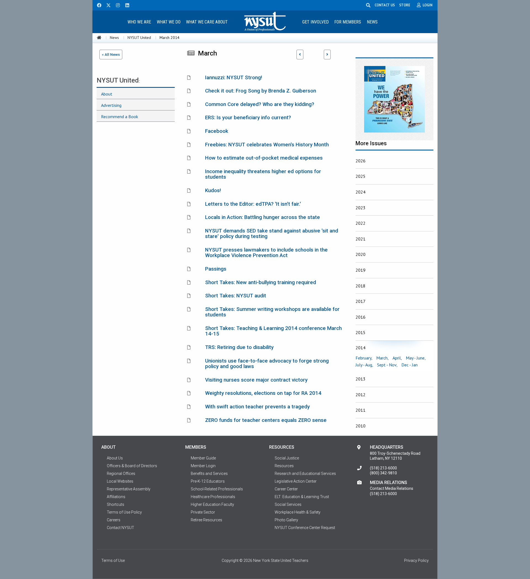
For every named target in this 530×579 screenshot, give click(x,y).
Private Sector (203, 512)
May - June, (416, 358)
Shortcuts (115, 504)
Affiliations (116, 497)
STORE (404, 5)
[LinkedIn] (125, 4)
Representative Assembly (128, 489)
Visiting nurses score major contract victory (256, 380)
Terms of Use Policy (124, 512)
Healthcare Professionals (213, 497)
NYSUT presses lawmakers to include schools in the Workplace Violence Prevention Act (266, 253)
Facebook (216, 131)
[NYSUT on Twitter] (106, 4)
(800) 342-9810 (383, 473)
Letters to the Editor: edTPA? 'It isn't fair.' (253, 204)
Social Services (288, 504)
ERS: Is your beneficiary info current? (248, 118)
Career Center (286, 489)
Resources (284, 466)
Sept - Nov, (387, 365)
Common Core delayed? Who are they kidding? (259, 104)
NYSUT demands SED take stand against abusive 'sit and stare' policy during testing (271, 234)
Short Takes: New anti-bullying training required (260, 282)
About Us (115, 458)
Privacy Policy (416, 560)
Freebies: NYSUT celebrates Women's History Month (267, 145)
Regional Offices (121, 473)
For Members (347, 22)
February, (364, 358)
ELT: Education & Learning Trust (302, 497)
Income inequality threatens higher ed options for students (263, 174)
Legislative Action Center (296, 481)
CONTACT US (385, 5)
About (106, 94)
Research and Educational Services (305, 473)
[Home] (99, 37)
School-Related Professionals (217, 489)
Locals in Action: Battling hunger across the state (262, 217)
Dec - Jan (409, 365)
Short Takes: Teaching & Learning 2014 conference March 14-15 (273, 331)
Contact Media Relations (391, 488)
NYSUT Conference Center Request (305, 527)
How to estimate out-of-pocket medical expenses (264, 158)
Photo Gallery (286, 520)
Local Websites (120, 481)
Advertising (111, 105)
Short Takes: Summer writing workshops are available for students (272, 312)
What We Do (169, 22)
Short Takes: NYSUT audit (235, 296)
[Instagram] (116, 4)
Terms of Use (113, 560)
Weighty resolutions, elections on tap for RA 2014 (263, 393)
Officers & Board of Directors (132, 466)
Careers (113, 520)
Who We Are (139, 22)
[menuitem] (139, 21)
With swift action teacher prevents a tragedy (257, 407)
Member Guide (203, 458)
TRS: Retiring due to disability (239, 347)
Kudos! (213, 190)
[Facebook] (97, 4)
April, (397, 358)
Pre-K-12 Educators (208, 481)
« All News (111, 54)
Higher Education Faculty (212, 504)
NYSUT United (139, 37)
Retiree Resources (206, 520)
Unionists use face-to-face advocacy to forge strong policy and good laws (267, 364)
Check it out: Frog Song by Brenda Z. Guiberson (260, 91)
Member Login (203, 466)
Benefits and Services (209, 473)
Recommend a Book (119, 116)
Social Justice (287, 458)
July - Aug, (364, 365)
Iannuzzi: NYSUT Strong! (233, 78)
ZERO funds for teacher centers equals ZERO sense (266, 420)
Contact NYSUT (120, 527)
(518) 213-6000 (383, 468)
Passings (215, 269)
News (372, 22)
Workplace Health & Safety (297, 512)
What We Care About (207, 22)
